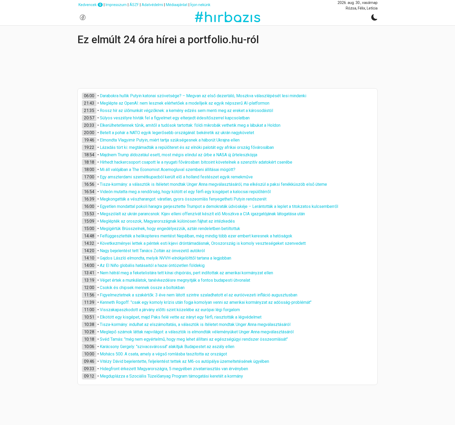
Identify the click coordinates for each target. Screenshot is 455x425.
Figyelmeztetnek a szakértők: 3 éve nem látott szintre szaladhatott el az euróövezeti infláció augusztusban (198, 294)
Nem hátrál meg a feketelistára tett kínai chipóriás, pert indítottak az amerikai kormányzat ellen (186, 272)
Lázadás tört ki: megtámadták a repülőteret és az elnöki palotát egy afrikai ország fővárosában (187, 147)
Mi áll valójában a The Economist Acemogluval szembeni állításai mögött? (167, 169)
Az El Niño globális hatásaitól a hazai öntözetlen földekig (152, 265)
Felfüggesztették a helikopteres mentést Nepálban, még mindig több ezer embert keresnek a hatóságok (196, 235)
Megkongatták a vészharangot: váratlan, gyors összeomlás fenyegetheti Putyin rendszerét (183, 199)
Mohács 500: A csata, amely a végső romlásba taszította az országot (163, 353)
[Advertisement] (227, 67)
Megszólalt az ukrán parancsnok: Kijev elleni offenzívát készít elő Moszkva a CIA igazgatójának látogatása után (202, 213)
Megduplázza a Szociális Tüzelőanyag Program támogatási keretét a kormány (171, 376)
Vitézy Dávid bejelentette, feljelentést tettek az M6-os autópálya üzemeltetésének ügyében (184, 361)
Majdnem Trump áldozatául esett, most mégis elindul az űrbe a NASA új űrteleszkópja (178, 154)
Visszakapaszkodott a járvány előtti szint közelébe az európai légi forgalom (170, 309)
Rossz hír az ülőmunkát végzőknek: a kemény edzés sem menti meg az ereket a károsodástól (186, 110)
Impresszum (116, 5)
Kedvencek (89, 5)
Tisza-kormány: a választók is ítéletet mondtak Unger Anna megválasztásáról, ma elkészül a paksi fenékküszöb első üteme (213, 184)
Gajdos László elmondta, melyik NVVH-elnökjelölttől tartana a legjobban (165, 258)
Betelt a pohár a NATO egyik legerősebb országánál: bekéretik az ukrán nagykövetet (177, 132)
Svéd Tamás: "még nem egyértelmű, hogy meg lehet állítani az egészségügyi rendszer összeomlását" (194, 339)
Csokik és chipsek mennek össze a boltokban (142, 287)
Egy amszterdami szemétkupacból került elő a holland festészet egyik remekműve (176, 176)
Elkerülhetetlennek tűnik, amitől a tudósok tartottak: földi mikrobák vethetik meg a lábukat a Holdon (190, 125)
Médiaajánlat (176, 5)
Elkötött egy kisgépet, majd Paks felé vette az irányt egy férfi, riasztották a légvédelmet (180, 317)
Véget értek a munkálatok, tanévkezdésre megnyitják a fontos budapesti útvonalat (175, 280)
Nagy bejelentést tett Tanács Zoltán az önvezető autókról (152, 250)
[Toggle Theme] (374, 17)
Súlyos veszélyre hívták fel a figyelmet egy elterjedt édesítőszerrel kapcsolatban (175, 117)
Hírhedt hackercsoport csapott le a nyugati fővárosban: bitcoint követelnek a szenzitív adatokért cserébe (196, 162)
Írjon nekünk (200, 5)
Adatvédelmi (152, 5)
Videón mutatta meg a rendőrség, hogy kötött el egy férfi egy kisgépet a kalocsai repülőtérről (185, 191)
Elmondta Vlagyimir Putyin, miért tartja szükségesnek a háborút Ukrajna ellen (170, 140)
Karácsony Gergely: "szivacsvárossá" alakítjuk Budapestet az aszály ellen (167, 346)
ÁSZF (134, 5)
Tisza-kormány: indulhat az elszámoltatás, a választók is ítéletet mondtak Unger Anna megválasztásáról (195, 324)
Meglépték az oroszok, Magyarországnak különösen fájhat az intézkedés (167, 221)
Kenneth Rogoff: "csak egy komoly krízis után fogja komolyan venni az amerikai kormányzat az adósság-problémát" (205, 302)
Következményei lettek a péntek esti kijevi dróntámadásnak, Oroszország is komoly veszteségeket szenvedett (203, 243)
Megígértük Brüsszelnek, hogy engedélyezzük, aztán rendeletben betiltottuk (170, 228)
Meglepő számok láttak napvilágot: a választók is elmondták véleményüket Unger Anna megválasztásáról (197, 331)
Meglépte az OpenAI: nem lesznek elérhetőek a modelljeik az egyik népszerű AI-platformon (184, 103)
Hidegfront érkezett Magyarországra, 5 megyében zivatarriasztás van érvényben (174, 368)
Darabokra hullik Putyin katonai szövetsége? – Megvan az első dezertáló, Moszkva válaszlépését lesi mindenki (203, 95)
